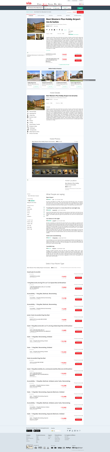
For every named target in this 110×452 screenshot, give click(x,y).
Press (27, 439)
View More (48, 50)
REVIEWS (68, 15)
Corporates (67, 439)
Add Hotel (66, 436)
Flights (37, 436)
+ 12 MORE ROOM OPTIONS (63, 64)
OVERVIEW (31, 15)
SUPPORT (81, 0)
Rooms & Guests (64, 7)
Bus (37, 441)
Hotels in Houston (29, 11)
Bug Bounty (57, 441)
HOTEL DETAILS (41, 15)
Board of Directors (29, 438)
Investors (28, 441)
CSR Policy (57, 436)
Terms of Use (57, 439)
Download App (74, 0)
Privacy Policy (57, 438)
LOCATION (59, 15)
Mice (37, 442)
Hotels (37, 438)
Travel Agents (67, 438)
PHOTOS (51, 15)
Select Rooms (80, 12)
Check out (54, 6)
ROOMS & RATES (77, 15)
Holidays (37, 439)
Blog (49, 438)
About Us (28, 436)
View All (65, 29)
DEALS (69, 0)
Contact (49, 436)
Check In (46, 6)
